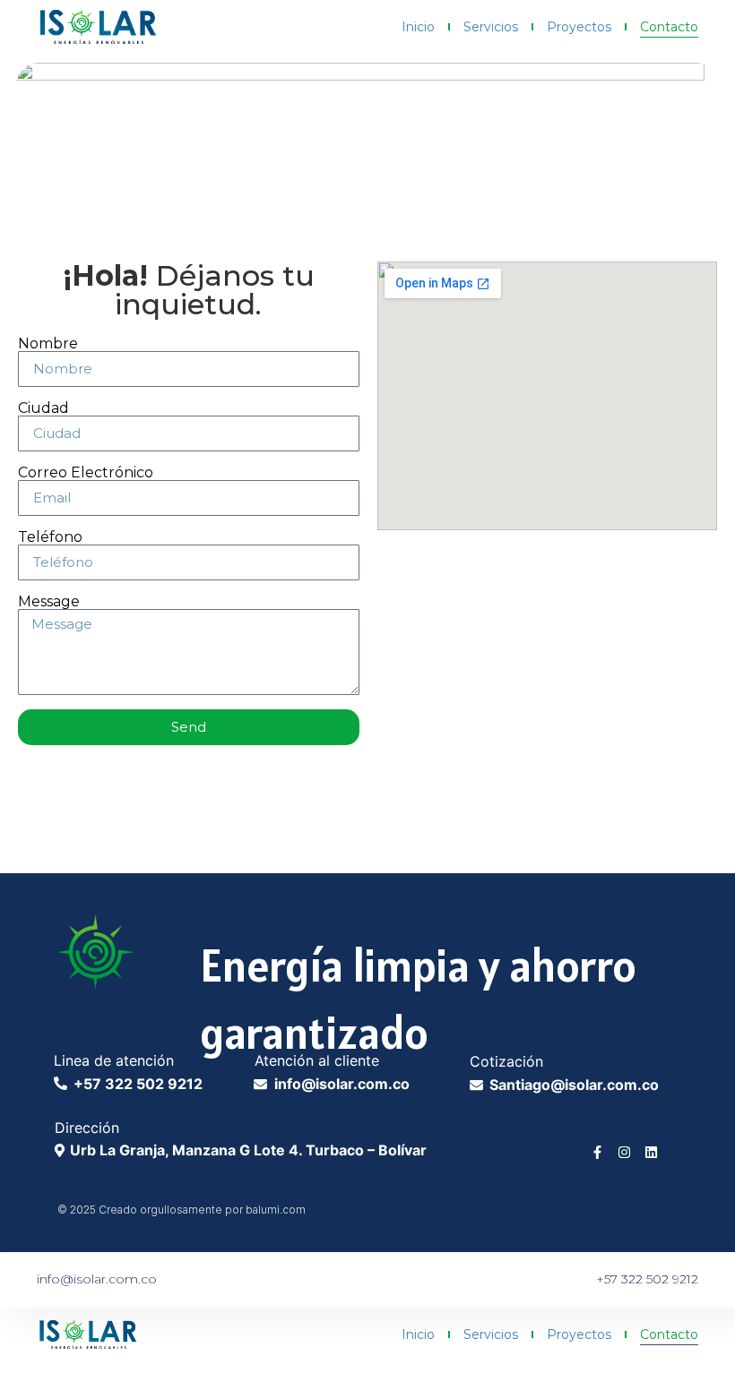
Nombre (48, 344)
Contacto (669, 27)
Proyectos (579, 27)
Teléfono (50, 537)
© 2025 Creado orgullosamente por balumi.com (181, 1209)
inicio (418, 27)
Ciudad (43, 408)
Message (49, 602)
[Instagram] (624, 1152)
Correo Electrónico (85, 473)
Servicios (490, 27)
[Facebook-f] (597, 1152)
